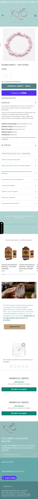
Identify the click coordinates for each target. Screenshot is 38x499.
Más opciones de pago (9, 98)
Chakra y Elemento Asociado (11, 159)
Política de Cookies (8, 492)
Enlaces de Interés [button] (7, 462)
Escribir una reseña (19, 389)
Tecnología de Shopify (23, 496)
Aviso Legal (24, 490)
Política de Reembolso (24, 494)
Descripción (5, 103)
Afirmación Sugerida (8, 197)
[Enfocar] (6, 57)
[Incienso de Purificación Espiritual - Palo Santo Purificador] (10, 253)
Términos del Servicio (8, 496)
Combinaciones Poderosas (10, 203)
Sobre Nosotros (14, 327)
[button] (19, 467)
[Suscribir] (34, 454)
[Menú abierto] (4, 15)
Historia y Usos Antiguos (10, 191)
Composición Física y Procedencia (13, 179)
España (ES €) (7, 486)
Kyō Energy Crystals (9, 490)
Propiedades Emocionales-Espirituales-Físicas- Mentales (17, 172)
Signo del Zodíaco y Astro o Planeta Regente (16, 165)
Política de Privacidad (9, 494)
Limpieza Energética (8, 185)
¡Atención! (7, 145)
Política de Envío (20, 492)
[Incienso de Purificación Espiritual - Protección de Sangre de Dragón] (27, 253)
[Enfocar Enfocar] (19, 44)
